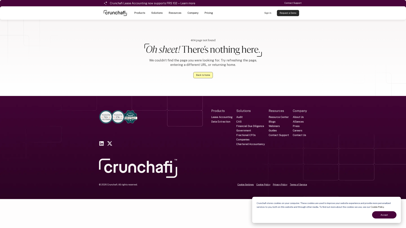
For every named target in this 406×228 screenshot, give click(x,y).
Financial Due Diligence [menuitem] (250, 126)
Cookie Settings (245, 184)
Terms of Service (298, 184)
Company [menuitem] (300, 111)
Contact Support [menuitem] (279, 135)
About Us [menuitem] (298, 117)
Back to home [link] (203, 75)
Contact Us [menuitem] (299, 135)
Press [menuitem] (296, 126)
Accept (384, 214)
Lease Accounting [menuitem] (221, 117)
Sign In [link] (267, 13)
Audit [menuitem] (239, 117)
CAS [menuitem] (239, 121)
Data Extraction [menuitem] (220, 121)
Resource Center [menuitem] (279, 117)
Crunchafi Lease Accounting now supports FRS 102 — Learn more (152, 3)
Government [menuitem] (243, 130)
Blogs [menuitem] (272, 121)
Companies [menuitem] (242, 139)
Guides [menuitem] (273, 130)
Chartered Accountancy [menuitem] (250, 144)
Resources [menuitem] (276, 111)
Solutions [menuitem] (243, 111)
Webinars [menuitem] (274, 126)
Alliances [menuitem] (298, 121)
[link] (115, 12)
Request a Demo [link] (288, 13)
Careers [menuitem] (297, 130)
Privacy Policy (280, 184)
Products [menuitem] (218, 111)
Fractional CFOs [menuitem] (246, 135)
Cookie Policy (377, 207)
